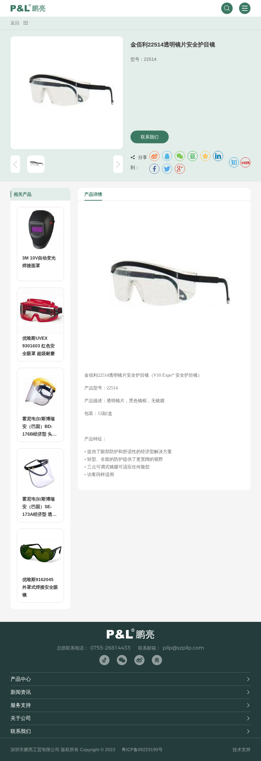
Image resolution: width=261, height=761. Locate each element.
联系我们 (150, 136)
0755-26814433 (110, 648)
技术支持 (241, 749)
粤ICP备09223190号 (142, 749)
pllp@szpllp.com (183, 648)
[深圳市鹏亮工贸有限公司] (28, 8)
